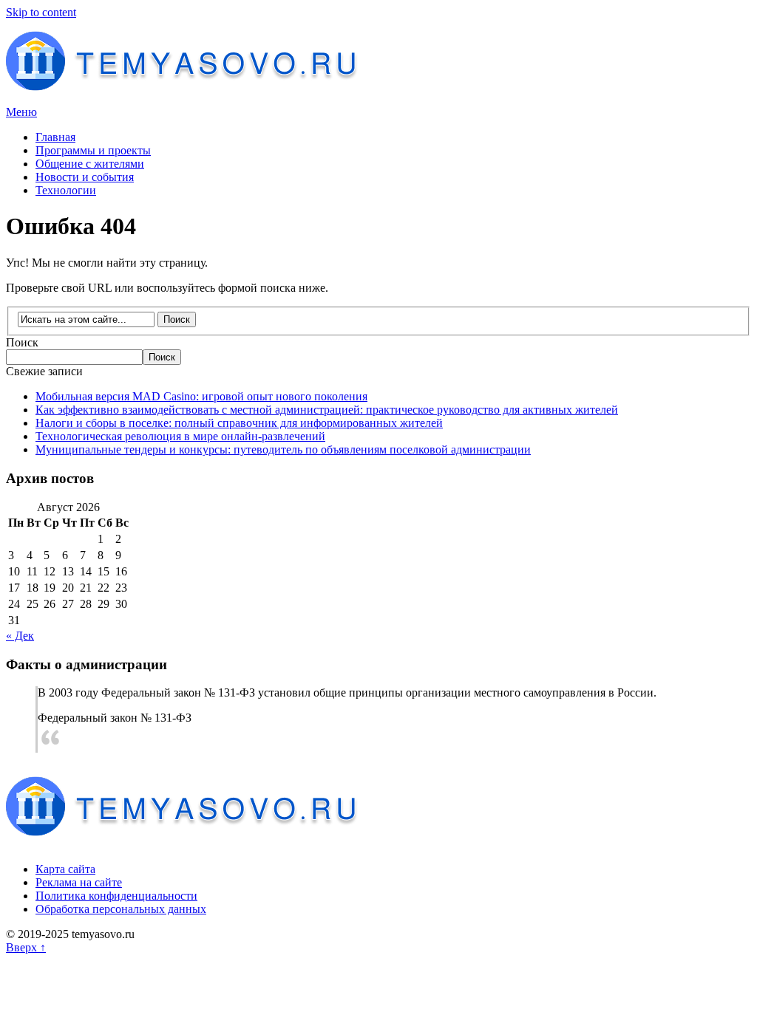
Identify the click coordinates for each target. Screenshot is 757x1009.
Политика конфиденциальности (116, 895)
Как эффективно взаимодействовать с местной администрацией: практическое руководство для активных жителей (326, 409)
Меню (21, 112)
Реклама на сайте (78, 882)
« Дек (20, 635)
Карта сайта (65, 869)
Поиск (22, 342)
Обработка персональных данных (120, 909)
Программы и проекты (93, 150)
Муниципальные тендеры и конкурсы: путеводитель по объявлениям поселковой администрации (283, 449)
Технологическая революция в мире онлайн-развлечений (180, 436)
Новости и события (84, 177)
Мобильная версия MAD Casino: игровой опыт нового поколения (201, 396)
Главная (55, 137)
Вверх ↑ (26, 947)
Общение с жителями (89, 163)
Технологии (65, 190)
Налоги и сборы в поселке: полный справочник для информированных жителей (239, 423)
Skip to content (41, 12)
